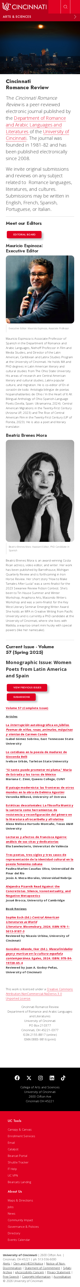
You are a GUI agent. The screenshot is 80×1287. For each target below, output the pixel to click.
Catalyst (13, 1149)
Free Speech (11, 1277)
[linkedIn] (52, 1078)
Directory (14, 1233)
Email (11, 1142)
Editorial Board (24, 234)
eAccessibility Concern (29, 1272)
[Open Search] (65, 7)
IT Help (12, 1169)
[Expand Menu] (75, 16)
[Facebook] (17, 1078)
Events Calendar (19, 1240)
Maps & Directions (20, 1200)
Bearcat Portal (17, 1156)
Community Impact (20, 1220)
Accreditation (62, 1277)
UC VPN (13, 1175)
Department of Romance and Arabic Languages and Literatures (36, 125)
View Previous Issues (27, 687)
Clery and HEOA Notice (28, 1263)
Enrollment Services (21, 1136)
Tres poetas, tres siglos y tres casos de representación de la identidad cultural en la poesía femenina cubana (39, 859)
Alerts (6, 1263)
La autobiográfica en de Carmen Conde (39, 729)
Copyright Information (36, 1277)
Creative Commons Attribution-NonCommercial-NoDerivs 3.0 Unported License (39, 993)
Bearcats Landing (19, 1182)
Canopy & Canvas (20, 1129)
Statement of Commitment (42, 1268)
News (11, 1213)
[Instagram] (40, 1078)
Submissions (21, 697)
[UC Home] (24, 7)
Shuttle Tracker (18, 1162)
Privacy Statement (58, 1272)
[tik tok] (63, 1078)
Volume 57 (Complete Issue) (27, 708)
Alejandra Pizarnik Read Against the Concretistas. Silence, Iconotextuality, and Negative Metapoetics (38, 891)
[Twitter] (28, 1078)
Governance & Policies (23, 1226)
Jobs (11, 1207)
